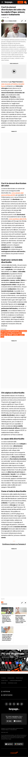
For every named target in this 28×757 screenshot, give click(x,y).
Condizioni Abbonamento (16, 680)
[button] (25, 21)
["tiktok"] (3, 663)
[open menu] (2, 2)
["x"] (13, 663)
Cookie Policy (4, 680)
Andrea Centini (12, 21)
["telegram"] (20, 663)
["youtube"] (10, 663)
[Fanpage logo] (9, 2)
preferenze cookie (12, 683)
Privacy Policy (19, 678)
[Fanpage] (14, 709)
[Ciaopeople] (14, 753)
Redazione (3, 683)
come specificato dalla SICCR (17, 219)
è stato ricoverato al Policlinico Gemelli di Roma (12, 84)
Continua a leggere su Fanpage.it (14, 544)
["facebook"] (17, 663)
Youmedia (3, 678)
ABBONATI (20, 2)
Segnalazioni (11, 678)
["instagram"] (6, 663)
